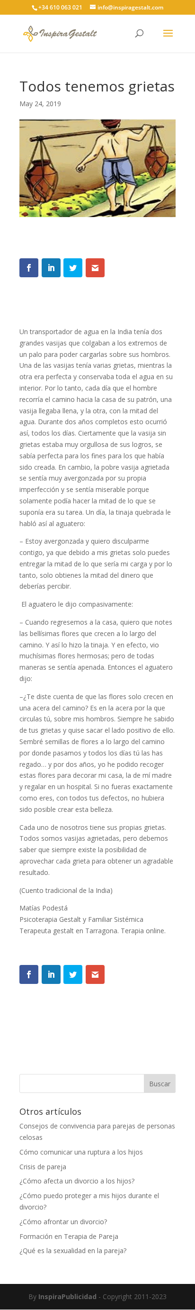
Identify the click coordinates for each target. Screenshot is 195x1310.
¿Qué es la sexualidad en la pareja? (72, 1250)
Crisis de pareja (42, 1166)
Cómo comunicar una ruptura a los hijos (81, 1151)
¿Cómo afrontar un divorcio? (63, 1221)
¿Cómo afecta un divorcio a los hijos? (76, 1180)
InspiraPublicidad (67, 1296)
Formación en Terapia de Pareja (68, 1236)
